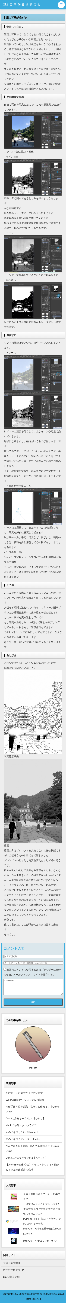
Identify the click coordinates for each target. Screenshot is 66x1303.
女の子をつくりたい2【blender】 (24, 1139)
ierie (33, 1067)
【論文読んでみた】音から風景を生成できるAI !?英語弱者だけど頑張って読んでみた (41, 1209)
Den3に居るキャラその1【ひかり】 (25, 1118)
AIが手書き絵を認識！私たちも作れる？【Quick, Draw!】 (32, 1109)
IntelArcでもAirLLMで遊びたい (40, 1240)
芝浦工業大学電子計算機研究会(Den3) (42, 1294)
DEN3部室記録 (11, 1276)
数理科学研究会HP (13, 1269)
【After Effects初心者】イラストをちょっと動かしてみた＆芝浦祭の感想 (32, 1167)
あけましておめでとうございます (24, 1092)
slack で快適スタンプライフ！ (22, 1125)
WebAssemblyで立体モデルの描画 (25, 1099)
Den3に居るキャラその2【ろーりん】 (27, 1157)
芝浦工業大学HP (12, 1263)
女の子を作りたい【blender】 (22, 1132)
